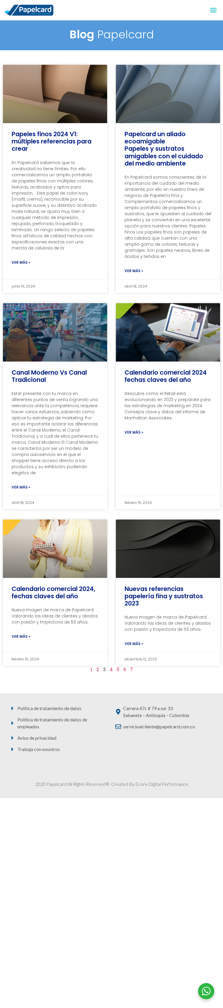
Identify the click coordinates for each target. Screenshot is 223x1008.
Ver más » (21, 262)
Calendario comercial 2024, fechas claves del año (53, 592)
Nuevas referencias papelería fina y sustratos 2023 (164, 596)
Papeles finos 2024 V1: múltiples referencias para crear (51, 141)
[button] (213, 10)
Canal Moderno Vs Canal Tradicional (49, 376)
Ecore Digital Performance (161, 784)
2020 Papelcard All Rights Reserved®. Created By (85, 784)
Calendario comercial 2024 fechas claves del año (166, 376)
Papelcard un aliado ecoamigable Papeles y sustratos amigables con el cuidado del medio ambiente (164, 149)
